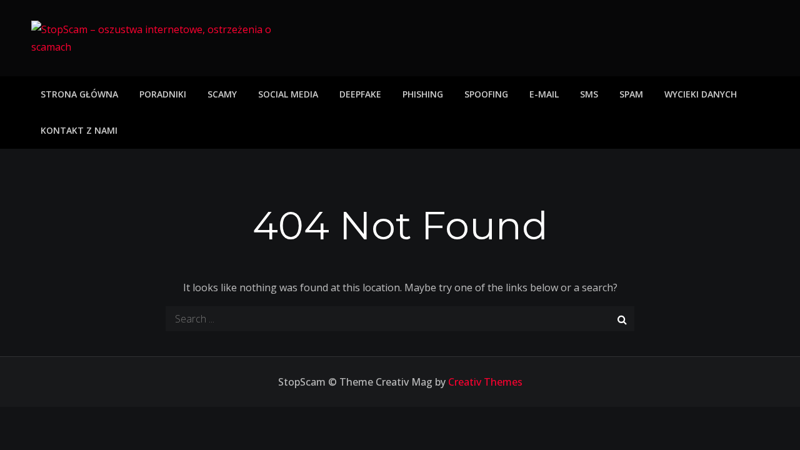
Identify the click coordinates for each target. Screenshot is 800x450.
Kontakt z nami (79, 130)
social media (288, 94)
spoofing (486, 94)
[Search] (621, 318)
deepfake (360, 94)
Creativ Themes (485, 382)
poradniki (162, 94)
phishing (422, 94)
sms (589, 94)
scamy (222, 94)
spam (631, 94)
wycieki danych (700, 94)
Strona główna (79, 94)
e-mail (544, 94)
